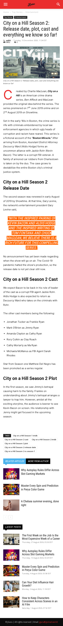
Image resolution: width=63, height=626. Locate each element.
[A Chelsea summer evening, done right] (11, 505)
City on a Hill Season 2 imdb (44, 439)
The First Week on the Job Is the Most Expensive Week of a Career (41, 537)
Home (6, 12)
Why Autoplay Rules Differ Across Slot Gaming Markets (38, 552)
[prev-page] (5, 517)
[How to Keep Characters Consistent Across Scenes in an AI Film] (11, 602)
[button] (58, 4)
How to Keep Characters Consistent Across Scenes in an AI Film (40, 601)
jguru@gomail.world (48, 622)
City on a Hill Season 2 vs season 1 (20, 451)
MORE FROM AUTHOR (38, 461)
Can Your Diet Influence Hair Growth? (38, 584)
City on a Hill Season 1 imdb (25, 435)
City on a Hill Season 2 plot (16, 443)
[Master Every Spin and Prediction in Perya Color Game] (11, 489)
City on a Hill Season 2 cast (16, 439)
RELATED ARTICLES (14, 461)
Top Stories (17, 12)
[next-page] (10, 517)
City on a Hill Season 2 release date (20, 447)
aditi (8, 40)
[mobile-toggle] (5, 4)
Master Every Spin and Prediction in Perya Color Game (40, 568)
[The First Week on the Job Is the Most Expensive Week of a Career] (11, 539)
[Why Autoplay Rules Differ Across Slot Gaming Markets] (11, 473)
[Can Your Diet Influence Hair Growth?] (11, 586)
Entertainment (32, 12)
